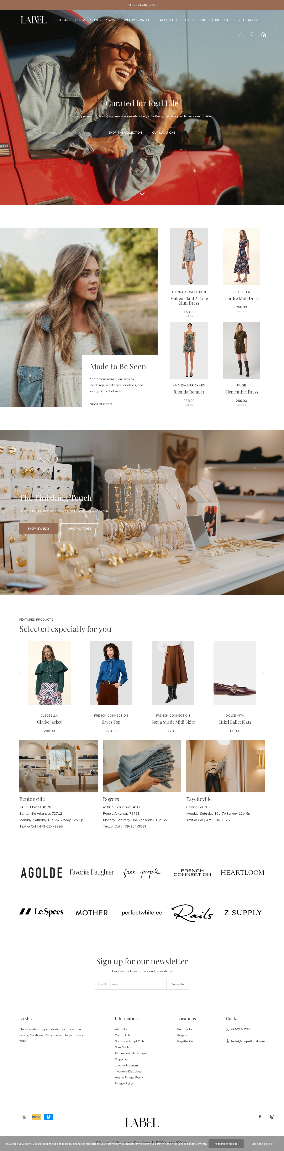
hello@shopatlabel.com (248, 1041)
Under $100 (209, 20)
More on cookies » (263, 1143)
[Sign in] (241, 34)
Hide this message (226, 1143)
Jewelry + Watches (137, 20)
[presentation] (20, 673)
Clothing (62, 20)
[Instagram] (272, 1117)
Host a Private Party (129, 1077)
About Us (121, 1029)
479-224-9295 (240, 1029)
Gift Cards (247, 20)
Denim (80, 20)
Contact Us (122, 1035)
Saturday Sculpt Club (129, 1041)
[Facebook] (260, 1117)
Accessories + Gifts (177, 20)
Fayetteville (185, 1041)
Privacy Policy (124, 1083)
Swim (110, 20)
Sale (228, 20)
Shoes (95, 20)
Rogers (182, 1035)
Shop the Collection (125, 132)
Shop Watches (79, 528)
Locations (186, 1018)
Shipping (121, 1059)
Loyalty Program (126, 1065)
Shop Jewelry (38, 528)
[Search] (252, 34)
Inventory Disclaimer (128, 1071)
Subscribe (177, 984)
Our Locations (163, 132)
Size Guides (123, 1047)
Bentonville (184, 1029)
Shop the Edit (101, 404)
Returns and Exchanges (131, 1053)
